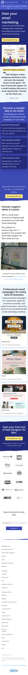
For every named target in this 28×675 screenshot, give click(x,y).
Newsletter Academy (7, 563)
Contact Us (5, 587)
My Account (5, 577)
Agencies (4, 595)
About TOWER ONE (7, 634)
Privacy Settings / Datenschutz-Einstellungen (14, 665)
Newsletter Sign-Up (7, 584)
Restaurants (5, 626)
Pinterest (4, 566)
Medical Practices (6, 619)
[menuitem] (12, 670)
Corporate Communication (9, 602)
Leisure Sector (6, 615)
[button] (26, 2)
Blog (3, 559)
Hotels (3, 612)
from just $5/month (16, 8)
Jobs (3, 648)
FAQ (3, 581)
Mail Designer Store (7, 549)
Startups (4, 629)
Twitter (4, 556)
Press (3, 638)
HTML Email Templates (8, 553)
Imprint (4, 644)
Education (4, 605)
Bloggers (4, 598)
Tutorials (4, 574)
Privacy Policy (5, 641)
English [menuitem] (13, 671)
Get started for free (10, 40)
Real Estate (5, 622)
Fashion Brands (6, 609)
